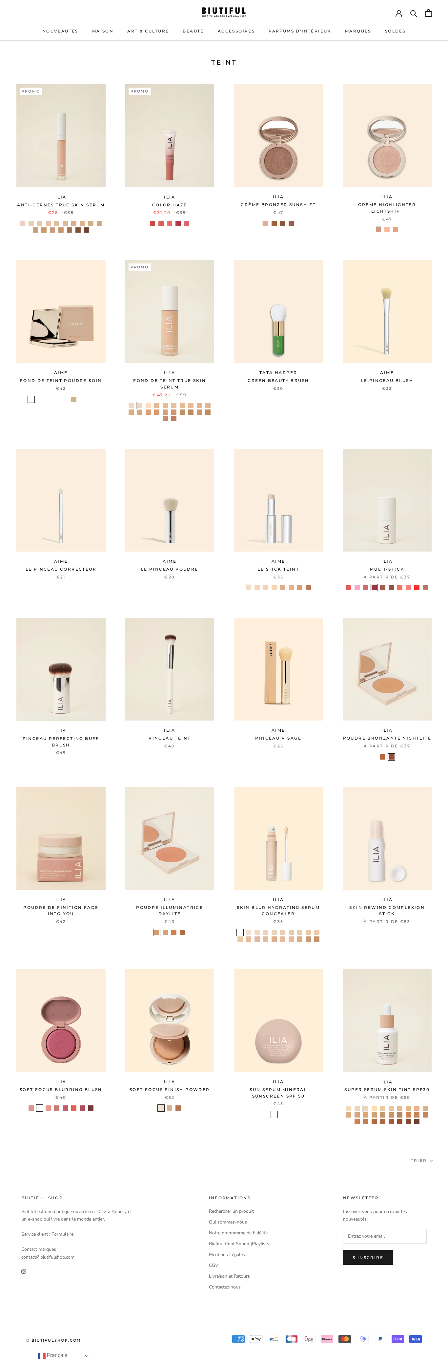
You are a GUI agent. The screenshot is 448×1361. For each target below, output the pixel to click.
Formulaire (62, 1234)
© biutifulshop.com (53, 1340)
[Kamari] (425, 1115)
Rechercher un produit (231, 1211)
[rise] (282, 223)
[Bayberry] (52, 230)
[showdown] (182, 932)
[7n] (299, 587)
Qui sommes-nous (228, 1222)
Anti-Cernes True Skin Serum (61, 204)
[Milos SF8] (173, 412)
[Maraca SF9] (199, 412)
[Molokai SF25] (182, 405)
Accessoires (236, 31)
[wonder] (90, 1108)
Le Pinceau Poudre (169, 569)
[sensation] (65, 1108)
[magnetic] (82, 1108)
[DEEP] (82, 399)
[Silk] (299, 939)
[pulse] (73, 1108)
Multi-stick (387, 569)
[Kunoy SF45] (131, 412)
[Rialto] (357, 1121)
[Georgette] (240, 939)
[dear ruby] (416, 587)
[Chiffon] (299, 932)
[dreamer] (382, 587)
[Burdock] (56, 223)
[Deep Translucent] (178, 1108)
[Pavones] (391, 1121)
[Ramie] (308, 932)
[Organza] (265, 932)
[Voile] (274, 939)
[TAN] (73, 399)
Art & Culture (148, 31)
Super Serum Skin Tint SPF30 (387, 1089)
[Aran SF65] (156, 412)
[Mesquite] (61, 230)
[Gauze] (248, 939)
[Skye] (348, 1108)
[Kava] (90, 223)
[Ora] (408, 1108)
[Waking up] (161, 223)
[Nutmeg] (35, 230)
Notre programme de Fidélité (238, 1233)
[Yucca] (65, 223)
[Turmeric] (44, 230)
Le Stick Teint (278, 569)
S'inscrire (368, 1257)
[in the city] (425, 587)
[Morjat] (391, 1115)
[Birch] (69, 230)
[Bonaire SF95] (165, 418)
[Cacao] (86, 230)
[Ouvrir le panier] (428, 13)
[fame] (173, 932)
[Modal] (282, 939)
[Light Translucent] (161, 1108)
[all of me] (348, 587)
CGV (213, 1265)
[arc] (387, 229)
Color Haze (169, 204)
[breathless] (56, 1108)
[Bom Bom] (399, 1108)
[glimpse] (31, 1108)
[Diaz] (425, 1108)
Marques (358, 31)
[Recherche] (413, 13)
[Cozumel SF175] (165, 405)
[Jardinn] (399, 1121)
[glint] (378, 229)
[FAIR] (31, 399)
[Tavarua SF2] (173, 405)
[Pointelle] (316, 939)
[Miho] (408, 1121)
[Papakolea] (416, 1115)
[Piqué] (291, 932)
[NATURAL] (39, 399)
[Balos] (382, 1108)
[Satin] (274, 932)
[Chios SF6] (148, 412)
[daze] (395, 229)
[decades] (156, 932)
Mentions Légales (227, 1254)
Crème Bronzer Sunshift (278, 204)
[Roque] (416, 1121)
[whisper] (399, 587)
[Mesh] (316, 932)
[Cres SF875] (190, 412)
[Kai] (416, 1108)
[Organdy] (308, 939)
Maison (102, 31)
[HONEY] (56, 399)
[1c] (248, 587)
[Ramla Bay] (408, 1115)
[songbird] (391, 757)
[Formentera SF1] (148, 405)
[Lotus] (73, 223)
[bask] (291, 223)
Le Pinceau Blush (387, 380)
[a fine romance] (374, 587)
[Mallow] (22, 223)
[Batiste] (257, 939)
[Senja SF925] (208, 412)
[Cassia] (78, 230)
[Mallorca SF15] (156, 405)
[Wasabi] (82, 223)
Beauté (193, 31)
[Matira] (382, 1115)
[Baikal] (365, 1115)
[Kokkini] (399, 1115)
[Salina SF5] (139, 412)
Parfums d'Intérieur (300, 31)
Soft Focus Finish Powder (170, 1089)
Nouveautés (60, 31)
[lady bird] (391, 587)
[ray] (274, 223)
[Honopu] (374, 1121)
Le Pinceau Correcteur (61, 569)
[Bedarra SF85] (182, 412)
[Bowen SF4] (208, 405)
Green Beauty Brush (278, 380)
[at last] (365, 587)
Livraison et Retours (229, 1276)
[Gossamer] (248, 932)
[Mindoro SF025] (131, 405)
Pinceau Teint (170, 738)
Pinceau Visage (278, 738)
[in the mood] (408, 587)
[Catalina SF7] (165, 412)
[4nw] (274, 587)
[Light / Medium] (274, 1114)
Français (56, 1355)
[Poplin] (265, 939)
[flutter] (48, 1108)
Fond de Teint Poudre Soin (61, 380)
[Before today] (186, 223)
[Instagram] (23, 1271)
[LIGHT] (48, 399)
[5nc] (282, 587)
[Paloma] (357, 1115)
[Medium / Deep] (282, 1114)
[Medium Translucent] (169, 1108)
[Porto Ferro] (374, 1115)
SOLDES (395, 31)
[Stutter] (152, 223)
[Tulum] (365, 1108)
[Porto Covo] (382, 1121)
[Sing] (178, 223)
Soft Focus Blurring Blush (61, 1089)
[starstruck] (165, 932)
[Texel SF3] (190, 405)
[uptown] (382, 757)
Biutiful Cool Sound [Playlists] (240, 1244)
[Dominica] (365, 1121)
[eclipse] (265, 223)
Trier (420, 1160)
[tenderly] (357, 587)
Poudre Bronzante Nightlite (387, 738)
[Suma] (48, 223)
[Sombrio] (374, 1108)
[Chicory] (39, 223)
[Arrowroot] (31, 223)
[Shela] (348, 1115)
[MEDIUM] (65, 399)
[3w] (265, 587)
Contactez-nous (225, 1287)
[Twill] (240, 932)
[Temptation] (169, 223)
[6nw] (291, 587)
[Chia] (99, 223)
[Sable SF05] (139, 405)
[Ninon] (291, 939)
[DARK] (90, 399)
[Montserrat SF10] (173, 418)
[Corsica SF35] (199, 405)
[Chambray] (257, 932)
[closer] (39, 1108)
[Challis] (282, 932)
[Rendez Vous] (357, 1108)
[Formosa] (391, 1108)
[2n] (257, 587)
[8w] (308, 587)
